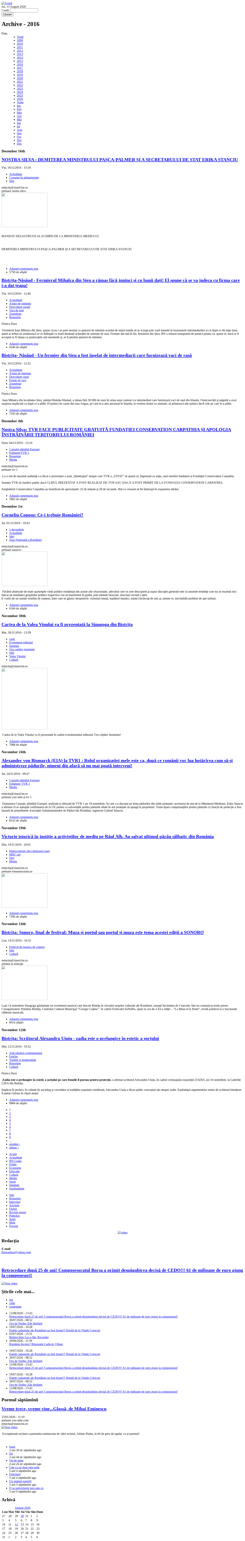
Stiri (11, 181)
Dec (19, 143)
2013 (20, 54)
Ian (19, 105)
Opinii (13, 1208)
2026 (20, 98)
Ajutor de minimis (20, 303)
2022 (20, 85)
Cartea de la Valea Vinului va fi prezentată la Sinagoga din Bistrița (67, 624)
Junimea (14, 646)
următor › (14, 1144)
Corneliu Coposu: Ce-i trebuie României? (42, 514)
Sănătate (14, 1185)
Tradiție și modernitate (22, 1060)
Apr (19, 116)
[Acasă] (7, 3)
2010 (20, 43)
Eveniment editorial (21, 642)
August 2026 (22, 1507)
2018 (20, 71)
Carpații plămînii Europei (24, 449)
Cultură (13, 659)
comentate (15, 1306)
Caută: (6, 10)
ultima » (14, 1147)
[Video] (122, 1232)
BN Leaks (15, 1161)
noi (11, 1299)
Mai (19, 119)
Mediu (13, 459)
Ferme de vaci (17, 380)
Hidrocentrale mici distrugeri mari (29, 851)
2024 (20, 92)
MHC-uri (14, 854)
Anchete (14, 1205)
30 (22, 1516)
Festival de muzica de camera (27, 947)
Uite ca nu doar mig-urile (24, 1467)
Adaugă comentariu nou (23, 268)
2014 (20, 57)
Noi (19, 140)
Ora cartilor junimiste (22, 649)
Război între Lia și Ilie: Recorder (29, 1337)
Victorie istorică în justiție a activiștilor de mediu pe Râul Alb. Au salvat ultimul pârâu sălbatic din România (108, 836)
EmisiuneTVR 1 (19, 452)
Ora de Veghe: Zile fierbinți (25, 1323)
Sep (19, 133)
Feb (19, 109)
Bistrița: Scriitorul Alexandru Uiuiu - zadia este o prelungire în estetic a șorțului (80, 1038)
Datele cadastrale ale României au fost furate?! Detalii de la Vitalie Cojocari (54, 1330)
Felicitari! (15, 1474)
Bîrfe (12, 1222)
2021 (20, 81)
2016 (20, 64)
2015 (20, 61)
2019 (20, 74)
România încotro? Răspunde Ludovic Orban (36, 1344)
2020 (20, 78)
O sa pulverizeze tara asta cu (26, 1488)
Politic (13, 1164)
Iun (19, 123)
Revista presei (17, 1212)
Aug (19, 129)
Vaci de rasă (16, 310)
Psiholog (14, 1215)
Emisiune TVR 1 (19, 783)
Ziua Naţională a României (25, 539)
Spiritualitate (16, 1188)
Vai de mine (16, 1460)
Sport (12, 1181)
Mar (19, 112)
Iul (18, 126)
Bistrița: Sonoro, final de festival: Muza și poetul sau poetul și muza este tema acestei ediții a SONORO (103, 932)
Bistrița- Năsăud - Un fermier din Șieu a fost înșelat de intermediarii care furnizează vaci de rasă (97, 355)
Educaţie (14, 1171)
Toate (20, 36)
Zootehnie (15, 313)
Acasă (13, 1154)
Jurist (12, 1219)
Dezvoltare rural (19, 376)
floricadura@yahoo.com (16, 1252)
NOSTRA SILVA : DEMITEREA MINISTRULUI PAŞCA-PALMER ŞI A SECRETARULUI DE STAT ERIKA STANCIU (120, 159)
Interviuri (14, 1202)
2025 (20, 95)
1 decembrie (16, 529)
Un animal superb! (20, 1481)
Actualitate (15, 174)
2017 (20, 67)
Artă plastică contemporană (25, 1053)
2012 (20, 50)
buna (12, 1446)
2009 (20, 40)
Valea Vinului (17, 656)
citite (12, 1303)
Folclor (13, 1056)
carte (12, 639)
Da (11, 1453)
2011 (20, 47)
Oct (19, 136)
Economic (15, 1167)
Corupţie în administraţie (24, 177)
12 (16, 1524)
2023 (20, 88)
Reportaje (15, 317)
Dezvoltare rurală (19, 307)
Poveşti (13, 1226)
